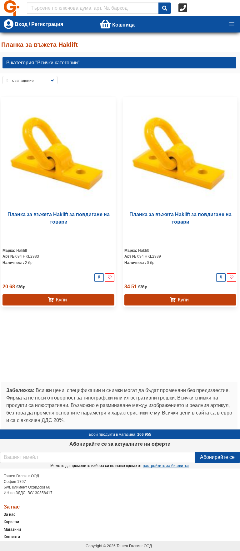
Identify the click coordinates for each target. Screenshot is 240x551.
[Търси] (164, 8)
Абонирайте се (217, 457)
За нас (9, 514)
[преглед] (99, 277)
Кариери (11, 522)
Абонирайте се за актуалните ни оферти (120, 444)
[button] (232, 24)
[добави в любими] (109, 277)
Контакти (12, 537)
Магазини (12, 529)
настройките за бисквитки (166, 466)
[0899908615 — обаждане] (183, 8)
